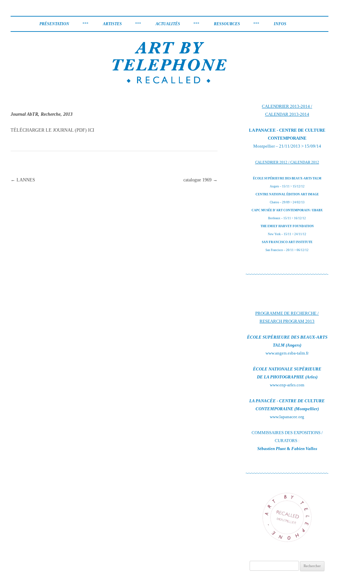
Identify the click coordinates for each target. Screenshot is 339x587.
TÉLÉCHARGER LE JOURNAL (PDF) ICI (52, 130)
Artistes (112, 24)
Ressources (227, 24)
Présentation (54, 24)
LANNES (23, 179)
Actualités (168, 24)
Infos (280, 24)
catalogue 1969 (200, 179)
